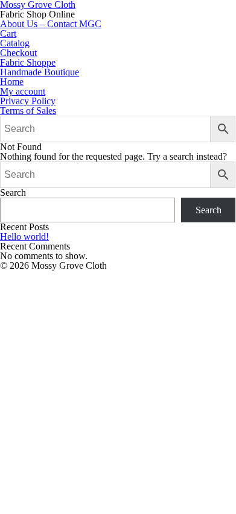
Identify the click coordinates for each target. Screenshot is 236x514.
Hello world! (24, 236)
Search (13, 192)
